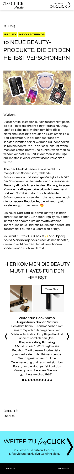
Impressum (63, 468)
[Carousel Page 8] (45, 380)
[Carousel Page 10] (51, 380)
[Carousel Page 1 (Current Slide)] (23, 380)
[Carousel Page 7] (41, 380)
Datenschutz (12, 468)
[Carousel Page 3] (29, 380)
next (68, 336)
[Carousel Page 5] (35, 380)
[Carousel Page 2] (26, 380)
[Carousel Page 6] (38, 380)
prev (6, 336)
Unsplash (9, 416)
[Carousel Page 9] (48, 380)
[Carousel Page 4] (32, 380)
